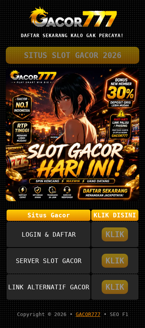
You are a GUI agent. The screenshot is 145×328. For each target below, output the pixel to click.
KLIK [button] (115, 234)
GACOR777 (88, 314)
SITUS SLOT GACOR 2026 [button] (72, 55)
